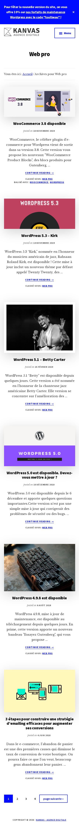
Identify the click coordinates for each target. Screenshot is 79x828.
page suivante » (53, 800)
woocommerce (39, 182)
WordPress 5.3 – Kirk (39, 235)
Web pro (47, 179)
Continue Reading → (39, 173)
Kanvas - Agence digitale (51, 819)
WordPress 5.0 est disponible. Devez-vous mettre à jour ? (39, 475)
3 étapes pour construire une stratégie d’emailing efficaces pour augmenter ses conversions (39, 723)
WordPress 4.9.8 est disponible (39, 597)
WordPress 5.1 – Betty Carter (39, 359)
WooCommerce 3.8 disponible (39, 123)
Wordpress (57, 182)
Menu (67, 33)
